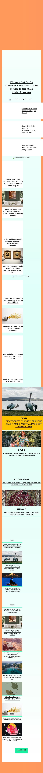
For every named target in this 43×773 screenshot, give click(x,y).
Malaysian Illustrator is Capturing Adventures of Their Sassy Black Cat (22, 484)
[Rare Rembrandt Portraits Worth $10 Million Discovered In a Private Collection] (12, 256)
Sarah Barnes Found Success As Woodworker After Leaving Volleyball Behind (12, 633)
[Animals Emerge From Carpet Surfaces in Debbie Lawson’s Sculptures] (21, 498)
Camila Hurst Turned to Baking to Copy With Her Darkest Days (13, 300)
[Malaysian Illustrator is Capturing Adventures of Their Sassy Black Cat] (21, 468)
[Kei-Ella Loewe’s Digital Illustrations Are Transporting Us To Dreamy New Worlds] (12, 644)
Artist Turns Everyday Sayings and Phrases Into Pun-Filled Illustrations (12, 698)
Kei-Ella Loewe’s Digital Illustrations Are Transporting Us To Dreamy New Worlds (12, 655)
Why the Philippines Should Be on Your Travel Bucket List (12, 677)
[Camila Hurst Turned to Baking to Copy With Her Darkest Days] (12, 288)
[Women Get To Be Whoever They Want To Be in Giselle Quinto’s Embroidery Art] (21, 65)
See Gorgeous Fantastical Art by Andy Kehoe (29, 147)
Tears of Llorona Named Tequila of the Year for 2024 (13, 356)
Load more (21, 750)
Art (12, 540)
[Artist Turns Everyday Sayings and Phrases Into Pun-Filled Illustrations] (12, 688)
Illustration (21, 479)
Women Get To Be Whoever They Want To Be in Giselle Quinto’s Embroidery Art (12, 545)
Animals (21, 509)
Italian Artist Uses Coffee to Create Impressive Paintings (13, 328)
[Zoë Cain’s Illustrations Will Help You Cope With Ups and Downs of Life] (12, 729)
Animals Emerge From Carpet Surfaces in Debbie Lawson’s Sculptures (21, 513)
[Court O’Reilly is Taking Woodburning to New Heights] (12, 129)
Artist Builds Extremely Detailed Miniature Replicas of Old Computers (13, 242)
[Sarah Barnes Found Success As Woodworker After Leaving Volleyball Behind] (12, 199)
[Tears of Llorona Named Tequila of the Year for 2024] (12, 343)
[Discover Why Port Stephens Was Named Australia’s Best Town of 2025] (12, 557)
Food (12, 605)
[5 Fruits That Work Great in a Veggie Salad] (12, 111)
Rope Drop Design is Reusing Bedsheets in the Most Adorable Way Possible (21, 454)
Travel (24, 418)
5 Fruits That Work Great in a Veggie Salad (29, 111)
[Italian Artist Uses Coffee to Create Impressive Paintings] (12, 316)
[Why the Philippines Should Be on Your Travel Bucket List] (12, 667)
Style (21, 450)
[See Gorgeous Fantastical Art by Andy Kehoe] (12, 147)
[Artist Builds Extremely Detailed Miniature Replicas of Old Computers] (12, 228)
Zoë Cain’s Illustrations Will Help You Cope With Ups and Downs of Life (12, 739)
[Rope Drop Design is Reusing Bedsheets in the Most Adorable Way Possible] (21, 439)
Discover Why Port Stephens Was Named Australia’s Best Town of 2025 (24, 424)
